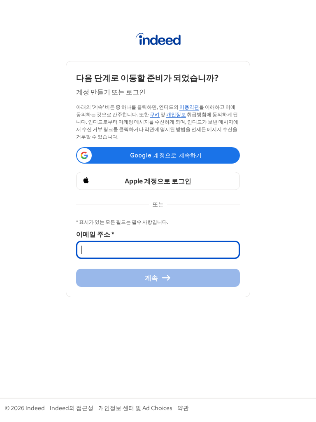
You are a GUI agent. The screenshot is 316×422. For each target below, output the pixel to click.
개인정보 (176, 114)
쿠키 (155, 114)
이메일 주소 (95, 234)
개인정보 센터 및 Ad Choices (135, 408)
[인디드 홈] (158, 40)
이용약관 (189, 107)
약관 (183, 408)
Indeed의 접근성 (71, 408)
